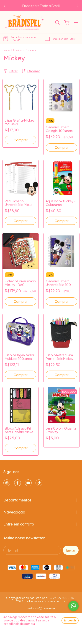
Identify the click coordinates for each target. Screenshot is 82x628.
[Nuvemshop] (41, 609)
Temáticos (18, 50)
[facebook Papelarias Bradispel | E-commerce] (17, 482)
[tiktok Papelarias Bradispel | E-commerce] (39, 482)
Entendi (70, 620)
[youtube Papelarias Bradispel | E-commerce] (28, 482)
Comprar (21, 140)
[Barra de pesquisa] (57, 23)
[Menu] (76, 23)
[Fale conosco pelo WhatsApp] (73, 606)
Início (6, 50)
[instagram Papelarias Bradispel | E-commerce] (6, 482)
